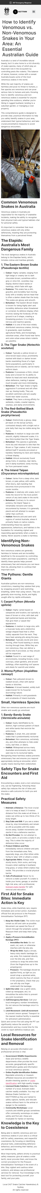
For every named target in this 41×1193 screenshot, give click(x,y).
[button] (34, 11)
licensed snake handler (15, 887)
